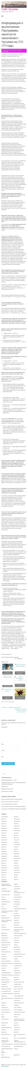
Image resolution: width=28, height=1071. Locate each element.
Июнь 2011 (3, 877)
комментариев (5, 1057)
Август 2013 (3, 846)
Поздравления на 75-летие (7, 789)
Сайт (2, 756)
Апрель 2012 (4, 865)
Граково (15, 911)
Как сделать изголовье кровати (15, 799)
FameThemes (5, 1066)
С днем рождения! (17, 995)
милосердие (16, 949)
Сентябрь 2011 (17, 872)
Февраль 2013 (4, 853)
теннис (15, 1022)
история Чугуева (17, 927)
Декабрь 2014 (4, 828)
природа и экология (18, 982)
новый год (16, 961)
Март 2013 (16, 851)
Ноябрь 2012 (16, 856)
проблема (3, 984)
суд (2, 1014)
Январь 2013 (16, 853)
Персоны (16, 970)
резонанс (16, 991)
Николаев (3, 956)
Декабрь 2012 (4, 856)
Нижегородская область (19, 954)
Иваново (3, 927)
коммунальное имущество (19, 933)
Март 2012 (16, 865)
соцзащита (3, 1007)
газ (2, 906)
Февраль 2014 (4, 839)
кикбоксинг (3, 933)
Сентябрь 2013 (17, 844)
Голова (15, 906)
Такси (2, 1016)
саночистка (16, 1000)
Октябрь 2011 (4, 872)
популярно (3, 977)
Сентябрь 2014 (17, 830)
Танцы (15, 1016)
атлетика (3, 888)
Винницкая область (5, 901)
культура (16, 940)
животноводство (4, 917)
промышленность (17, 986)
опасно (2, 968)
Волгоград (3, 904)
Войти (2, 1054)
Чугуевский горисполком (8, 701)
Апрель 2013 (4, 851)
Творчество (3, 1022)
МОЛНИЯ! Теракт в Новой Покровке (18, 809)
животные (16, 917)
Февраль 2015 (17, 826)
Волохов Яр (16, 904)
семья (2, 1005)
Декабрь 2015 (17, 819)
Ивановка (16, 924)
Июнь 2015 (3, 826)
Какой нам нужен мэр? (14, 801)
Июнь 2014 (3, 835)
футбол (15, 1032)
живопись (16, 915)
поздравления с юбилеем (6, 975)
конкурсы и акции (17, 935)
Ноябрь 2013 (16, 842)
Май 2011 (16, 877)
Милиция (3, 949)
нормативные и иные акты (6, 963)
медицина (16, 947)
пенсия (2, 970)
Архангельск (16, 886)
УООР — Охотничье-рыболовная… (20, 698)
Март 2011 (16, 879)
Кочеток (15, 937)
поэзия (15, 977)
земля (2, 924)
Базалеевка (16, 888)
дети (15, 913)
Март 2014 (16, 837)
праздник (16, 979)
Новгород (3, 958)
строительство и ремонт (19, 1012)
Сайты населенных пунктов (7, 998)
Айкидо (15, 884)
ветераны (16, 899)
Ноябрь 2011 (16, 870)
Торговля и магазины (5, 1027)
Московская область (5, 951)
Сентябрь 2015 (17, 821)
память (15, 968)
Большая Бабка (17, 897)
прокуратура (4, 986)
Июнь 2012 (3, 863)
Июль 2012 (16, 860)
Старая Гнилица (4, 1009)
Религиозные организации (6, 993)
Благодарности (4, 894)
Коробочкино (4, 937)
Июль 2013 (16, 846)
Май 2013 (16, 849)
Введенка (3, 899)
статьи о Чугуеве (4, 1012)
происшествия (17, 984)
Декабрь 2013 (4, 842)
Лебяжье (16, 942)
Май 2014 (16, 835)
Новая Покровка (17, 956)
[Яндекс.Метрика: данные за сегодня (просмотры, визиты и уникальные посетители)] (5, 1065)
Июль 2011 (16, 874)
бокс (2, 897)
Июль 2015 (16, 823)
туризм (2, 1029)
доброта (3, 915)
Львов (15, 944)
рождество (16, 993)
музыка (2, 954)
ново (15, 958)
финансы (3, 1032)
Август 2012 (3, 860)
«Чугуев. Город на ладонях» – (7, 698)
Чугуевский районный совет (7, 1048)
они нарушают (17, 965)
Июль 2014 (16, 833)
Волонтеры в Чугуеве (12, 804)
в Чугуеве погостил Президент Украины (16, 806)
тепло (2, 1025)
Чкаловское (3, 1038)
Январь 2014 (16, 839)
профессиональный (5, 988)
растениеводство (5, 991)
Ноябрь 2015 (4, 821)
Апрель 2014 (4, 837)
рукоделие (3, 995)
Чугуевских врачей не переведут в (20, 673)
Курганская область (5, 942)
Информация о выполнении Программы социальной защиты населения (21, 710)
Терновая (16, 1025)
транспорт (16, 1027)
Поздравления (17, 972)
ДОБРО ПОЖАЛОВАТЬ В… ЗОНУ (20, 685)
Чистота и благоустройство (19, 1034)
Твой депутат (4, 1019)
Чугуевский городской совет (19, 1044)
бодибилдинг (16, 894)
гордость (3, 908)
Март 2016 (3, 819)
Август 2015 (3, 823)
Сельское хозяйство (18, 1002)
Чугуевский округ (4, 1046)
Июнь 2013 (3, 849)
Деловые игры (4, 786)
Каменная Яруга (4, 929)
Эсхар (15, 1048)
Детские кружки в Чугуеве (7, 791)
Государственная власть (19, 908)
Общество (3, 965)
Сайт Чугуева (9, 9)
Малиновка (3, 947)
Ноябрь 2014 (16, 828)
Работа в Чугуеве (17, 988)
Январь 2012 (16, 867)
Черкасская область (5, 1034)
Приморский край (5, 982)
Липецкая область (5, 944)
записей (17, 1054)
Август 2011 (3, 874)
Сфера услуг (16, 1014)
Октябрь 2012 (4, 858)
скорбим (15, 1005)
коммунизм (3, 935)
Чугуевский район (17, 1046)
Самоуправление (17, 998)
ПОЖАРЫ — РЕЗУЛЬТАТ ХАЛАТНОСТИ (11, 707)
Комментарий (4, 727)
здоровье (16, 922)
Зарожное (16, 920)
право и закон (4, 979)
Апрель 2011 (4, 879)
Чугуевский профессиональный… (7, 673)
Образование (17, 963)
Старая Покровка (17, 1009)
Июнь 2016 (16, 816)
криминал (3, 940)
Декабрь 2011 (4, 870)
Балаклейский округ (5, 891)
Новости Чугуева (4, 961)
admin (8, 50)
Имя (2, 744)
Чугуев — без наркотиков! (19, 1038)
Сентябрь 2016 (4, 816)
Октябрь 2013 (4, 844)
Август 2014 (3, 833)
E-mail (3, 750)
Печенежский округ (5, 972)
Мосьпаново (16, 951)
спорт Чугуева (17, 1007)
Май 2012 (16, 863)
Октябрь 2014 (4, 830)
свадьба (3, 1002)
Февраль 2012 (4, 867)
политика (16, 975)
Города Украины (7, 686)
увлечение (16, 1029)
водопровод (16, 901)
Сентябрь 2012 (17, 858)
